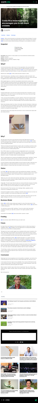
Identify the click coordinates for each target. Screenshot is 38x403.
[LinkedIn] (20, 342)
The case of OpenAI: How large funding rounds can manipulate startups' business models (9, 391)
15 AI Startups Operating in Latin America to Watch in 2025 (8, 358)
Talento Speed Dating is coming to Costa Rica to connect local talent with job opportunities (22, 315)
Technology (13, 35)
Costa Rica (3, 35)
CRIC (2, 40)
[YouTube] (22, 342)
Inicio (1, 6)
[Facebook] (15, 342)
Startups (4, 6)
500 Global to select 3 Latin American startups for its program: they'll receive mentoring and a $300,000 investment (28, 358)
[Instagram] (17, 342)
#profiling (3, 296)
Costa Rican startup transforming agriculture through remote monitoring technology (21, 322)
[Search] (33, 2)
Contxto (2, 38)
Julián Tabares (11, 324)
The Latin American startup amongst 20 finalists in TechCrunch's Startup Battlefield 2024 (28, 375)
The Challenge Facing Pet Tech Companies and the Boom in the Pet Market (22, 301)
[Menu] (36, 2)
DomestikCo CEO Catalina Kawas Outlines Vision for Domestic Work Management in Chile (27, 391)
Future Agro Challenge (30, 240)
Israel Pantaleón (11, 310)
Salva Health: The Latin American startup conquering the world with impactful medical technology (8, 375)
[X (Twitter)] (5, 400)
